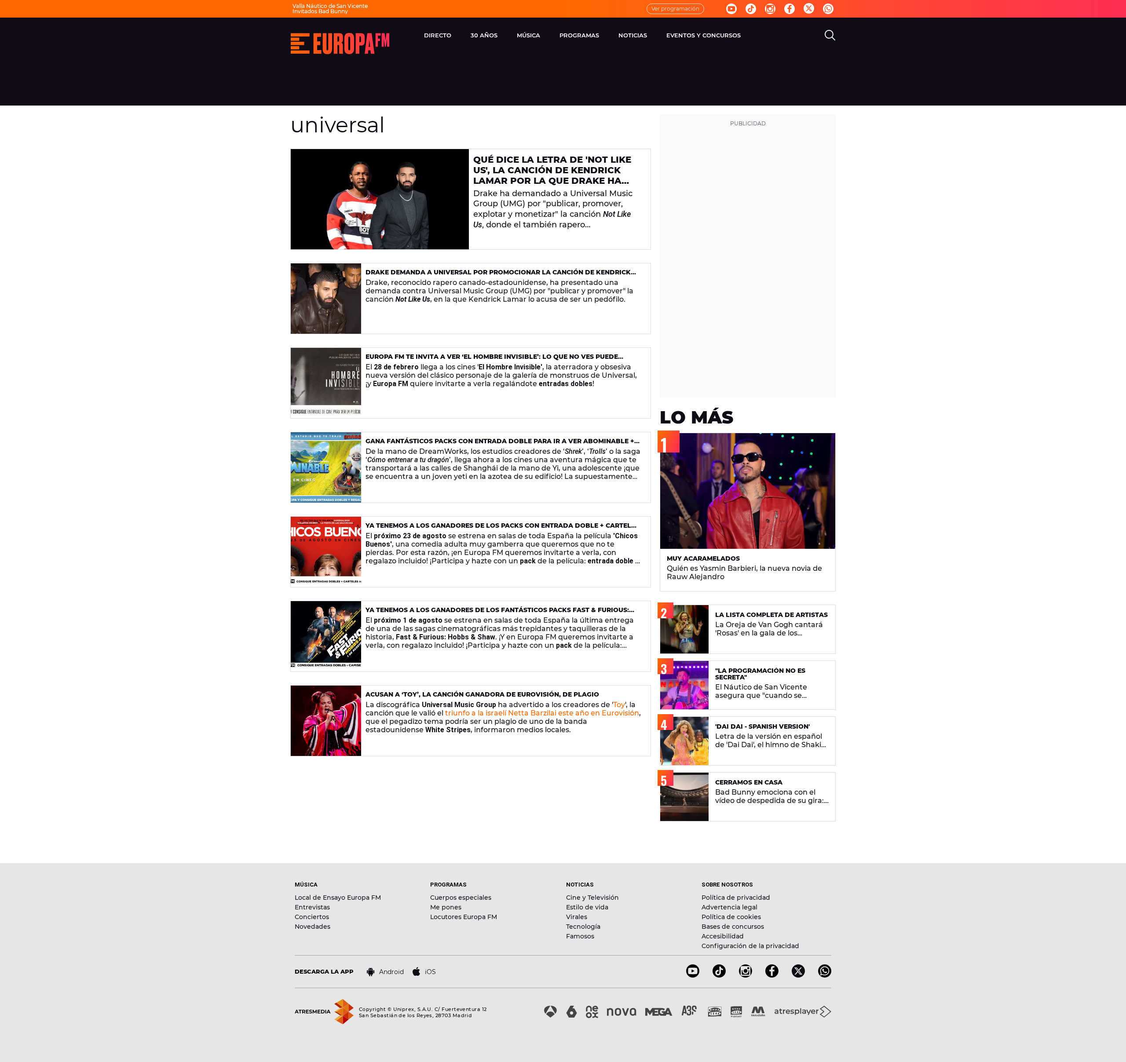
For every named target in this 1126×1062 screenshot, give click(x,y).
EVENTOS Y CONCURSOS (703, 35)
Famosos (580, 936)
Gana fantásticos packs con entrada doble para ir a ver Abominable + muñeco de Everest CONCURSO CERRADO (500, 445)
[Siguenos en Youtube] (731, 9)
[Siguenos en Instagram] (770, 9)
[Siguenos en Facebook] (789, 9)
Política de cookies (731, 917)
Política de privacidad (736, 897)
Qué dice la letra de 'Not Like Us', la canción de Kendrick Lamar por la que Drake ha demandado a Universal (552, 175)
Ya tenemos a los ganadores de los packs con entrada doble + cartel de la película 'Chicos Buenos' (498, 529)
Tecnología (583, 927)
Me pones (445, 907)
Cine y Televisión (592, 897)
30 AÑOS (484, 35)
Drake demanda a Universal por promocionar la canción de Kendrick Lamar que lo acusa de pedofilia (498, 276)
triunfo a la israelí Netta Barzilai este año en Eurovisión (542, 713)
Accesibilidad (723, 936)
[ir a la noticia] (380, 199)
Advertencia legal (729, 907)
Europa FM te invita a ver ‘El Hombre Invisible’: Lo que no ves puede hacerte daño (492, 360)
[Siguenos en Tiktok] (751, 9)
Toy (619, 705)
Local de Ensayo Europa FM (338, 897)
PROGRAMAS (579, 35)
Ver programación (675, 8)
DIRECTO (437, 35)
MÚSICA (528, 35)
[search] (830, 35)
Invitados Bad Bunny (320, 11)
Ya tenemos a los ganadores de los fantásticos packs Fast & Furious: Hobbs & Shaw (497, 613)
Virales (576, 917)
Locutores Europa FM (463, 917)
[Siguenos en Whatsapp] (828, 9)
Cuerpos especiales (460, 897)
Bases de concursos (733, 927)
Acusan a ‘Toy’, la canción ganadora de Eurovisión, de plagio (482, 694)
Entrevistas (312, 907)
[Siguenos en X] (798, 975)
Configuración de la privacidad (750, 946)
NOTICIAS (632, 35)
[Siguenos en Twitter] (809, 9)
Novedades (312, 927)
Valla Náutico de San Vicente (330, 6)
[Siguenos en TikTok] (719, 975)
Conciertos (312, 917)
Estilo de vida (587, 907)
